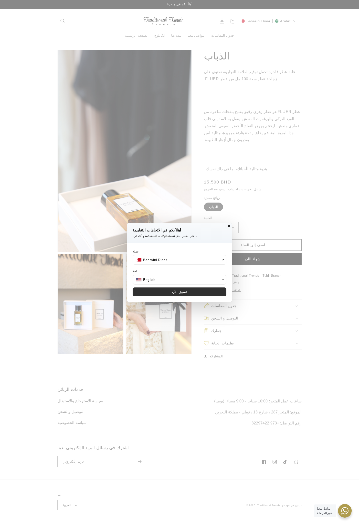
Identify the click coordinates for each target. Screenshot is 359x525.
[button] (179, 260)
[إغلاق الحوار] (229, 226)
